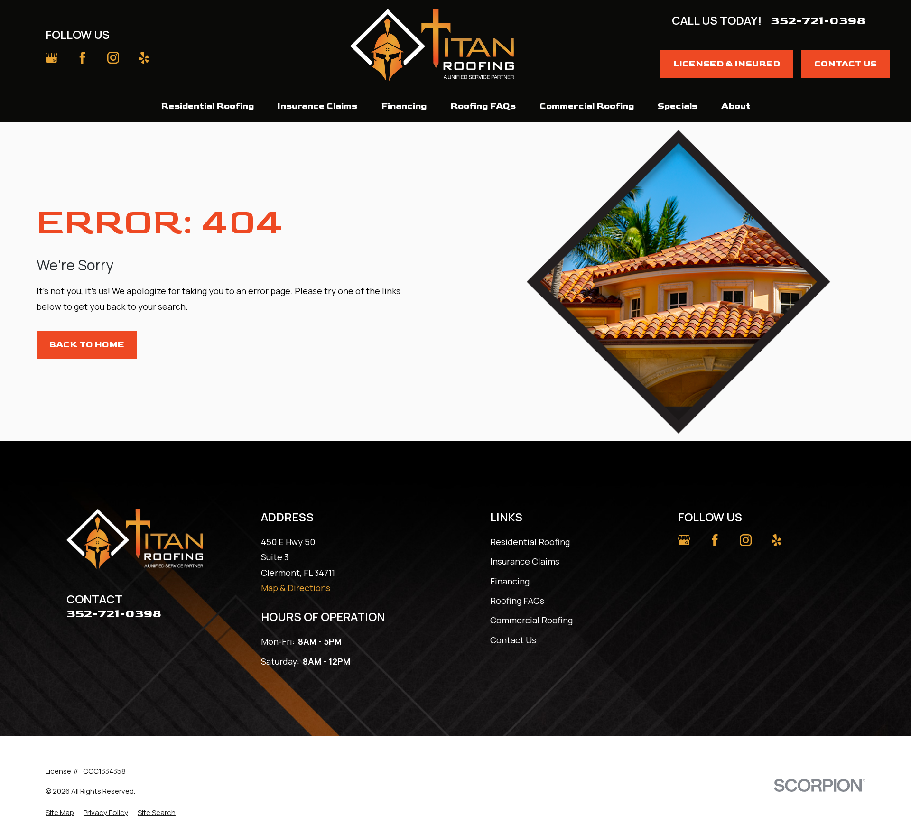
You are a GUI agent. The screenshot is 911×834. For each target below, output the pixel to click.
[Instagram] (113, 58)
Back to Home (86, 345)
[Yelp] (144, 58)
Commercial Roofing (531, 620)
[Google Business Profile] (51, 58)
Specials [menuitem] (677, 106)
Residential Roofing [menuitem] (207, 106)
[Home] (432, 45)
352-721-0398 (818, 21)
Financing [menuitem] (404, 106)
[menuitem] (60, 812)
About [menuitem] (736, 106)
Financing (510, 581)
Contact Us (845, 64)
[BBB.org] (175, 58)
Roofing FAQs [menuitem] (483, 106)
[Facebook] (82, 58)
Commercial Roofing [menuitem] (586, 106)
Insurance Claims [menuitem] (317, 106)
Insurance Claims (524, 561)
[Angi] (206, 58)
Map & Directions (295, 587)
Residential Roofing (530, 541)
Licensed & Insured (726, 64)
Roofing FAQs (517, 600)
